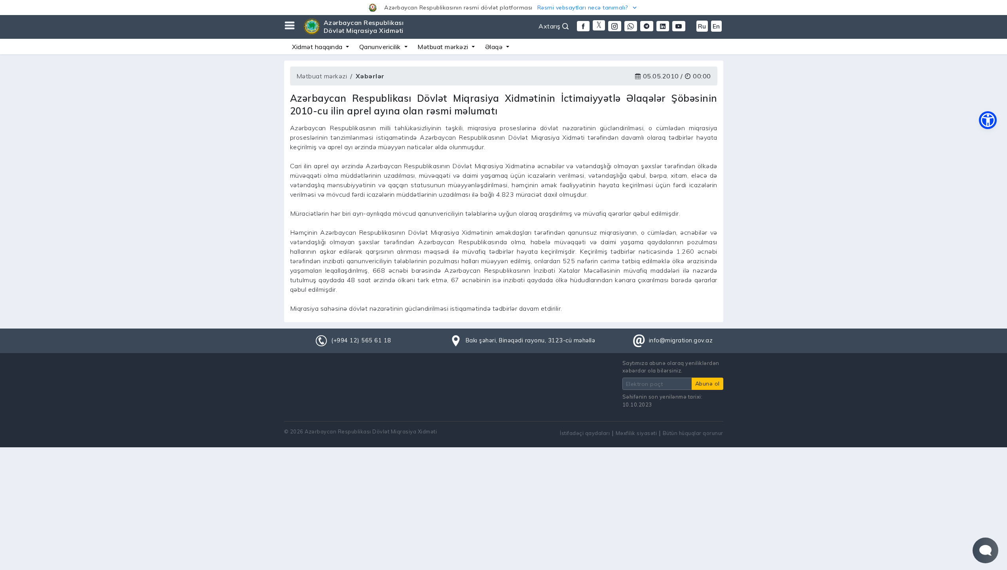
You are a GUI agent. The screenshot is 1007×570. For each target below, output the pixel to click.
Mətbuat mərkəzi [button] (443, 47)
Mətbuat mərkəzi (321, 76)
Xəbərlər (370, 76)
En (716, 26)
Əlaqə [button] (494, 47)
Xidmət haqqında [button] (318, 47)
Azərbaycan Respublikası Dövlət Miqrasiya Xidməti (364, 26)
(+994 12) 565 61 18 (361, 340)
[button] (503, 7)
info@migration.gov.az (681, 340)
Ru (702, 26)
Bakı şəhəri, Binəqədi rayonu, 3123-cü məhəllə (530, 340)
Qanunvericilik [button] (381, 47)
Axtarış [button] (550, 26)
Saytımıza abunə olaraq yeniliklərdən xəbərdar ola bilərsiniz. (670, 367)
